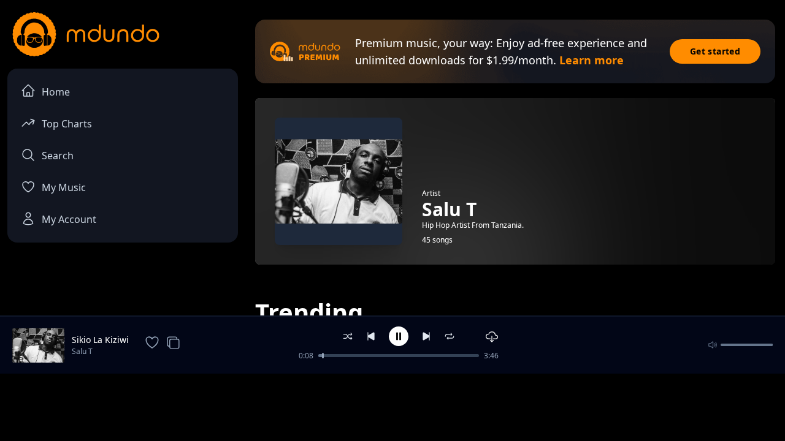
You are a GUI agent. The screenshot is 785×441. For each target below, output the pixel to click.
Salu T (82, 351)
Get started (715, 51)
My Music (64, 187)
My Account (69, 219)
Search (58, 155)
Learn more (591, 60)
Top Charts (67, 123)
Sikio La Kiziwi (100, 339)
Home (56, 92)
